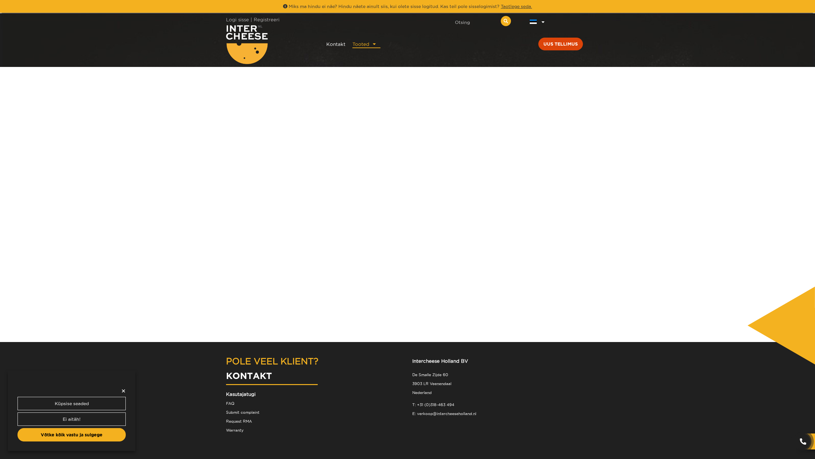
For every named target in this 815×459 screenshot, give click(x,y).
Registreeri (267, 19)
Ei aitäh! (72, 419)
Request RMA (239, 421)
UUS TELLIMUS (560, 44)
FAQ (230, 403)
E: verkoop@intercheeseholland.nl (444, 414)
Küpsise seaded (72, 403)
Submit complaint (242, 412)
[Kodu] (268, 44)
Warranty (235, 430)
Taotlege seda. (516, 6)
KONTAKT (249, 376)
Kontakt (335, 44)
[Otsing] (506, 21)
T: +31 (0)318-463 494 (433, 405)
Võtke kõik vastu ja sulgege (72, 434)
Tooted (360, 44)
